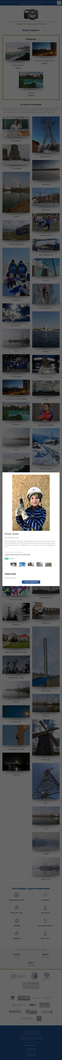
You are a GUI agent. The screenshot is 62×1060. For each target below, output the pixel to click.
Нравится (11, 558)
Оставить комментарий (31, 582)
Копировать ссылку (12, 537)
